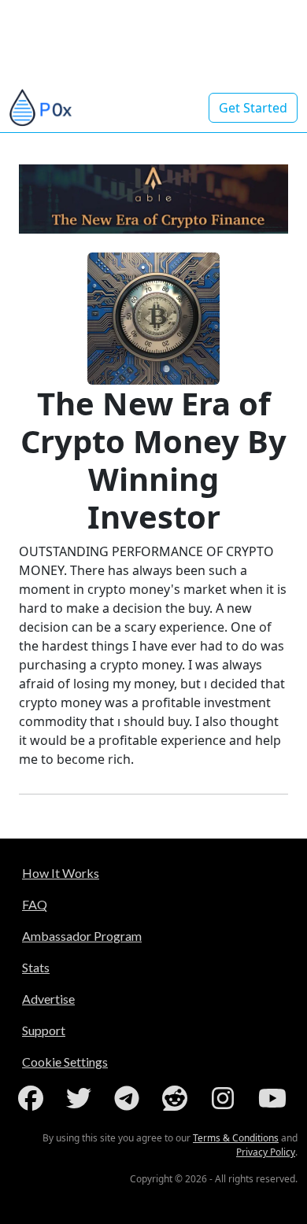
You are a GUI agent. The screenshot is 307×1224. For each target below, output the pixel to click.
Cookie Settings (65, 1061)
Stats (36, 967)
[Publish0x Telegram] (130, 1098)
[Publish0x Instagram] (226, 1098)
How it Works (60, 872)
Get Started (253, 107)
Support (43, 1030)
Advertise (48, 998)
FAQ (34, 904)
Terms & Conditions (236, 1138)
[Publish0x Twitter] (82, 1098)
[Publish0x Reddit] (178, 1098)
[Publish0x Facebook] (34, 1098)
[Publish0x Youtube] (274, 1098)
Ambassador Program (82, 935)
